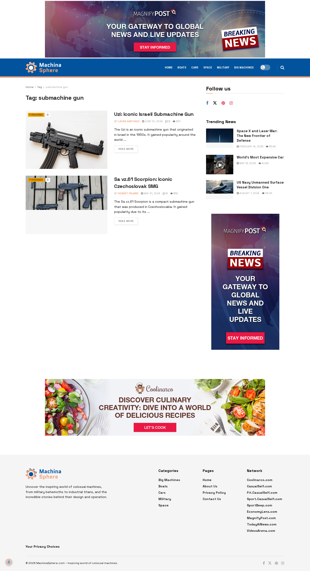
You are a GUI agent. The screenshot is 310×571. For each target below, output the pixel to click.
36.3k (268, 193)
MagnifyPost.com (261, 518)
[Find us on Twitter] (215, 103)
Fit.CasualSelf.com (262, 493)
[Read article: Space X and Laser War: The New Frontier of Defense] (219, 138)
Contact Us (212, 499)
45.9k (272, 146)
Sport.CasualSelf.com (264, 499)
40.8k (265, 163)
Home (168, 67)
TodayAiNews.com (261, 524)
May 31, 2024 (151, 193)
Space (207, 67)
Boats (181, 67)
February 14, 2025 (251, 146)
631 (177, 121)
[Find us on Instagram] (231, 103)
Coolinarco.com (259, 480)
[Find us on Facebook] (207, 103)
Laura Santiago (129, 121)
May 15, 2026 (247, 163)
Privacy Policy (214, 493)
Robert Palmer (128, 193)
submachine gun (57, 87)
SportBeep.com (259, 505)
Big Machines (244, 67)
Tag (39, 87)
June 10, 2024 (153, 121)
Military (223, 67)
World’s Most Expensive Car (260, 157)
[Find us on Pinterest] (223, 103)
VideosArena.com (261, 531)
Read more (126, 149)
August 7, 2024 (249, 193)
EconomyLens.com (262, 512)
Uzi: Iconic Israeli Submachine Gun (154, 114)
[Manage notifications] (8, 562)
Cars (194, 67)
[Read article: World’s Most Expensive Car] (219, 164)
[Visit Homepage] (43, 67)
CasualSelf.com (259, 486)
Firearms (36, 114)
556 (175, 193)
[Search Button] (282, 67)
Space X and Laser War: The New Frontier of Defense (257, 136)
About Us (210, 486)
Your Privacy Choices (42, 546)
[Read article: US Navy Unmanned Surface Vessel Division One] (219, 189)
